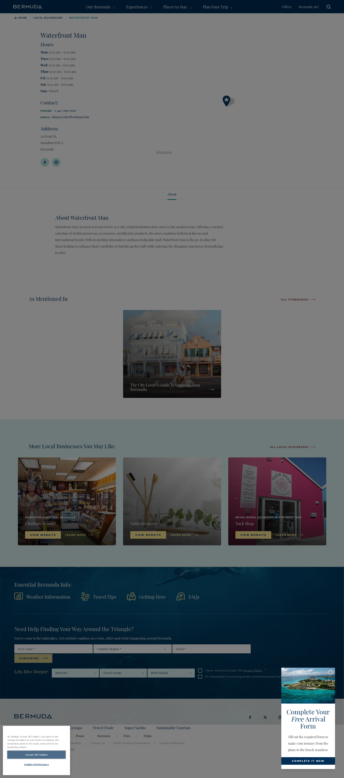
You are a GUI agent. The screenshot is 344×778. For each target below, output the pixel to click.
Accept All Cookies (36, 754)
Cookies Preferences (36, 764)
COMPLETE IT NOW (308, 761)
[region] (36, 750)
